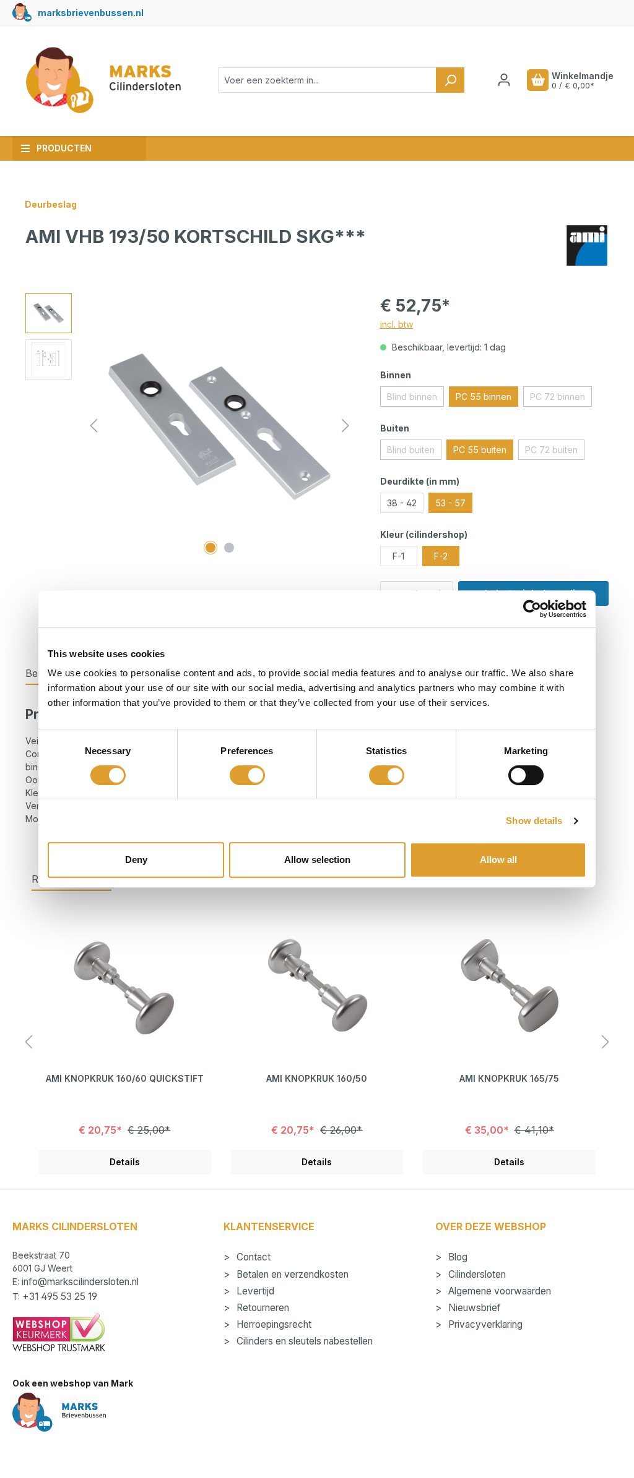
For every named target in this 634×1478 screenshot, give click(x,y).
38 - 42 (402, 503)
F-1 (398, 556)
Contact (252, 1257)
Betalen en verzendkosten (291, 1274)
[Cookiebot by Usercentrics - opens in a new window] (532, 609)
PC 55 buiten (479, 449)
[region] (190, 426)
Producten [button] (64, 148)
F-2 (441, 556)
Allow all (498, 859)
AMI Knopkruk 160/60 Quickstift (125, 1078)
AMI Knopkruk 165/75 (509, 1078)
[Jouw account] (504, 79)
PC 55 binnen (483, 396)
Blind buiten (414, 451)
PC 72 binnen (561, 398)
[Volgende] (345, 426)
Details (125, 1162)
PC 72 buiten (554, 451)
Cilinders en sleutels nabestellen (303, 1341)
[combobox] (327, 80)
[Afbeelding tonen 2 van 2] (229, 548)
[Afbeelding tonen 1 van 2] (210, 548)
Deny (136, 859)
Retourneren (261, 1308)
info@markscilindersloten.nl (80, 1282)
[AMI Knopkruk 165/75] (509, 986)
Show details (534, 820)
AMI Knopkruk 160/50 (316, 1078)
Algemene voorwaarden (498, 1291)
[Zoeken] (450, 80)
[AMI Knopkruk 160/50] (317, 986)
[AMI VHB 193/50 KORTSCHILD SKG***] (220, 426)
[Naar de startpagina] (102, 80)
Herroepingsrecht (272, 1324)
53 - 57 (450, 503)
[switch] (247, 775)
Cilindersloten (476, 1274)
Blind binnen (415, 398)
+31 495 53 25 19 (59, 1296)
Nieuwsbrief (473, 1308)
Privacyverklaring (484, 1324)
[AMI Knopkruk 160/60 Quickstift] (124, 986)
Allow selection (317, 859)
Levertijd (254, 1291)
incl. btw (396, 324)
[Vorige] (93, 426)
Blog (456, 1257)
